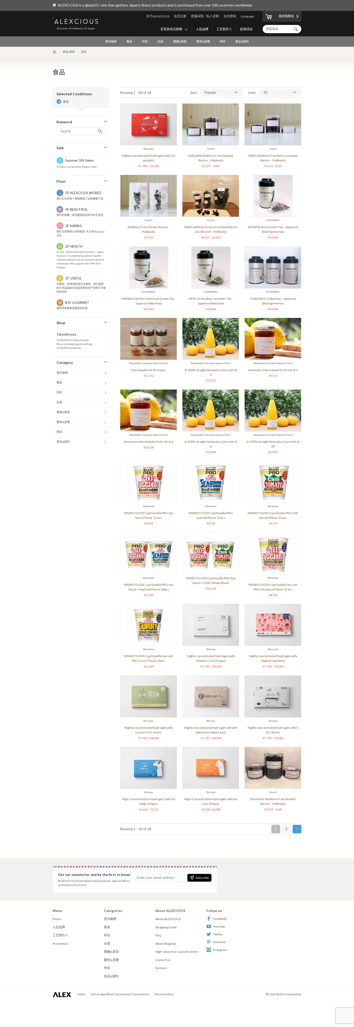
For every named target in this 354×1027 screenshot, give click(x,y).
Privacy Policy (163, 994)
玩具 (160, 41)
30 (265, 92)
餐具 (129, 41)
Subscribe (202, 878)
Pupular (210, 92)
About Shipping (165, 944)
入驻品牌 (202, 29)
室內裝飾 (111, 41)
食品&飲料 (242, 41)
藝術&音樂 (203, 41)
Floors (57, 919)
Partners (161, 968)
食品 (66, 101)
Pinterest (219, 942)
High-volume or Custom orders (177, 952)
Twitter (218, 934)
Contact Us (163, 960)
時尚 (222, 41)
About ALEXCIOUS (168, 919)
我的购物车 (286, 16)
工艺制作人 (224, 29)
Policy (81, 994)
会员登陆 (230, 16)
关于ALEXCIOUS (157, 16)
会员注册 (180, 16)
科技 (145, 41)
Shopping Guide (166, 927)
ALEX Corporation (289, 994)
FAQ (158, 935)
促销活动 (246, 29)
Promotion (60, 944)
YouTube (219, 926)
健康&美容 (180, 41)
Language (247, 16)
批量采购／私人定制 (205, 16)
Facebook (219, 919)
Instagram (220, 950)
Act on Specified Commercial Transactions (120, 994)
